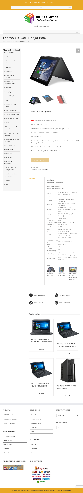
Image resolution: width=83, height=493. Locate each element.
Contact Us (34, 449)
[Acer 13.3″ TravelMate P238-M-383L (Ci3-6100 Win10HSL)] (41, 369)
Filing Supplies (9, 92)
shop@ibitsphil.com (53, 3)
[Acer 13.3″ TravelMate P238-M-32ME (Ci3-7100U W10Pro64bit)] (68, 329)
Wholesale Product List (10, 419)
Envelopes (8, 88)
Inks (6, 100)
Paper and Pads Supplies (12, 114)
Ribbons (7, 180)
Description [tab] (32, 179)
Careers (33, 453)
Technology (45, 169)
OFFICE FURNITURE (9, 145)
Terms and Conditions (10, 436)
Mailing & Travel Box (11, 110)
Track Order (34, 427)
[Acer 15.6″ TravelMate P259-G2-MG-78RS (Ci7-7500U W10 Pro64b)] (41, 327)
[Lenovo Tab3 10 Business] (62, 269)
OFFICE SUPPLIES (9, 53)
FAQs (32, 431)
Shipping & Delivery (36, 423)
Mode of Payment (36, 419)
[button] (78, 51)
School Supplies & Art (11, 118)
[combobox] (68, 415)
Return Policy (8, 453)
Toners (7, 184)
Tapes (7, 123)
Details (42, 349)
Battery (7, 57)
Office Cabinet (9, 149)
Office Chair (8, 153)
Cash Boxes (8, 71)
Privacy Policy (8, 440)
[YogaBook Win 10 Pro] (51, 269)
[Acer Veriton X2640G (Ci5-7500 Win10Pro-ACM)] (68, 370)
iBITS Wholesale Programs (11, 415)
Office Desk (8, 158)
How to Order (34, 415)
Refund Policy (8, 444)
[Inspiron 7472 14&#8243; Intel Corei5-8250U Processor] (73, 269)
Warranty (6, 449)
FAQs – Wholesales (9, 423)
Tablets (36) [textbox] (67, 415)
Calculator (8, 67)
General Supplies (10, 96)
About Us (33, 444)
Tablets (40, 169)
